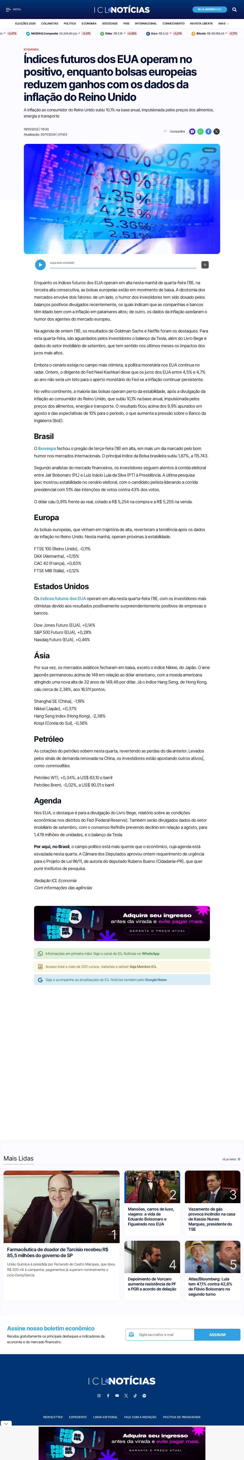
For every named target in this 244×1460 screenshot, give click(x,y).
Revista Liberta (201, 23)
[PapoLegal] (192, 131)
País (126, 23)
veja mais (230, 1159)
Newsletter (52, 1417)
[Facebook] (208, 131)
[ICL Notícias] (122, 9)
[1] (62, 1206)
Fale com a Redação (140, 1417)
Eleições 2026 (25, 23)
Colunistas (49, 23)
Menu (17, 9)
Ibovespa (47, 448)
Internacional (146, 23)
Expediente (78, 1417)
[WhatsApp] (200, 131)
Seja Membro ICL (210, 9)
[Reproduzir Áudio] (40, 264)
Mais (222, 23)
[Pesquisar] (234, 9)
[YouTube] (117, 1396)
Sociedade (110, 23)
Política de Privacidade (182, 1417)
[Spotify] (144, 1396)
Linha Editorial (105, 1417)
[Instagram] (99, 1396)
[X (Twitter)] (217, 131)
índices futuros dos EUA (63, 598)
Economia (89, 23)
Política (70, 23)
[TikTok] (135, 1396)
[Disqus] (122, 1057)
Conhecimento (173, 23)
